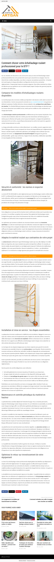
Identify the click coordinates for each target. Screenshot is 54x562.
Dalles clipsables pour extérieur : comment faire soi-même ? (9, 544)
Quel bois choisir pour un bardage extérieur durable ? (26, 523)
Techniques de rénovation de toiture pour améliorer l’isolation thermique (26, 544)
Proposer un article (31, 560)
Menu (5, 21)
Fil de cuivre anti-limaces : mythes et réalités (9, 523)
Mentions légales (22, 560)
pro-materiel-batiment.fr (37, 102)
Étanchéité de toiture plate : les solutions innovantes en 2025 (44, 524)
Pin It (19, 70)
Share (5, 70)
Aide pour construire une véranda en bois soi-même (44, 543)
